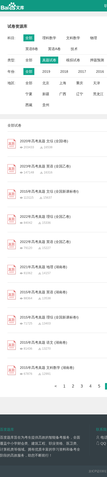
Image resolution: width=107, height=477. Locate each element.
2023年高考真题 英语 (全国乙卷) (45, 166)
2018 (64, 72)
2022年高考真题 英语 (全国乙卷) (45, 242)
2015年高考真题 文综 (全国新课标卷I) (49, 191)
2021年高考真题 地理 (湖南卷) (43, 267)
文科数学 (73, 38)
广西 (62, 94)
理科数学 (49, 38)
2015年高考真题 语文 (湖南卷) (43, 342)
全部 (28, 38)
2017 (82, 72)
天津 (96, 83)
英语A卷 (54, 49)
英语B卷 (31, 49)
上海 (62, 83)
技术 (74, 49)
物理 (93, 38)
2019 (46, 72)
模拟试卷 (73, 60)
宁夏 (28, 94)
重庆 (79, 83)
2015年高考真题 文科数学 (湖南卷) (47, 368)
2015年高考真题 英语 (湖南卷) (43, 292)
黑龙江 (98, 94)
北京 (45, 83)
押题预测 (97, 60)
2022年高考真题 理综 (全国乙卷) (45, 217)
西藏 (28, 105)
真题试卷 (49, 60)
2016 (100, 72)
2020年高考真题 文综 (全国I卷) (44, 141)
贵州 (45, 105)
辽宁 (79, 94)
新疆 (45, 94)
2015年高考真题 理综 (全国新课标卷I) (49, 317)
